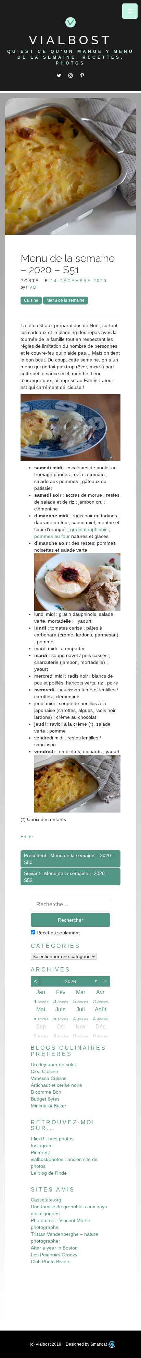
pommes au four (52, 536)
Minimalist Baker (48, 1105)
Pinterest (40, 1152)
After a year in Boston (54, 1248)
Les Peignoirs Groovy (54, 1254)
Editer (27, 836)
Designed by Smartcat (87, 1344)
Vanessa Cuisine (49, 1078)
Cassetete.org (46, 1199)
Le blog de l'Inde (49, 1173)
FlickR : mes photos (52, 1138)
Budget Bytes (45, 1099)
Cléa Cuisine (44, 1071)
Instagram (42, 1145)
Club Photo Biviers (50, 1261)
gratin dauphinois (88, 529)
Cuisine (31, 300)
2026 (70, 981)
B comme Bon (46, 1092)
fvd (31, 287)
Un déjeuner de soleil (54, 1064)
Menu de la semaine (66, 300)
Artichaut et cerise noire (56, 1085)
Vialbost (70, 40)
